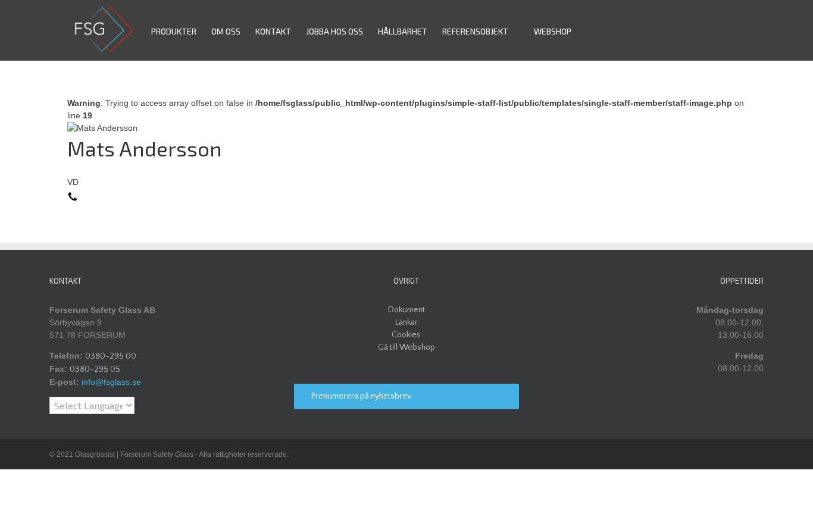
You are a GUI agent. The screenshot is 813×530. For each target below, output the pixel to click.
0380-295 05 (95, 369)
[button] (589, 30)
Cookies (406, 335)
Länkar (406, 322)
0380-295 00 (110, 356)
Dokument (406, 310)
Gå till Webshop (406, 347)
